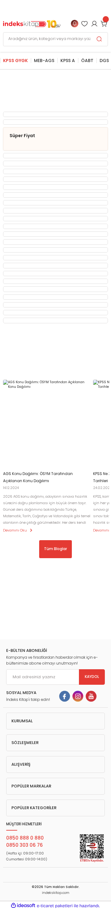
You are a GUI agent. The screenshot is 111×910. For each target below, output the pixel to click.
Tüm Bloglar (55, 548)
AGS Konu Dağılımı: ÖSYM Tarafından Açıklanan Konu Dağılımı (38, 477)
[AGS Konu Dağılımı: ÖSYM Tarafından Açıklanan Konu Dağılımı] (47, 424)
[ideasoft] (23, 905)
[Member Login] (84, 23)
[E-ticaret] (55, 905)
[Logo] (32, 23)
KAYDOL (92, 676)
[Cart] (104, 23)
